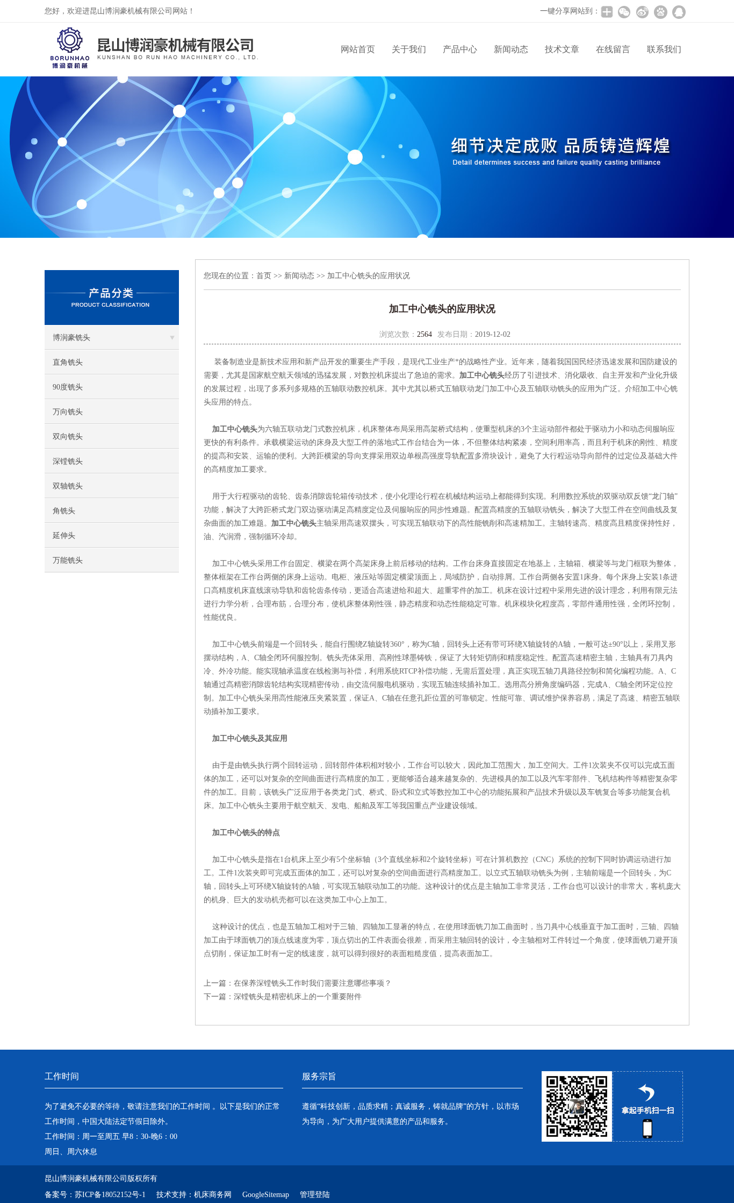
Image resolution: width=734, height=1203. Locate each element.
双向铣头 (68, 437)
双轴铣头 (68, 486)
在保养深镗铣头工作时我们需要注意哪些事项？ (313, 983)
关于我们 (409, 49)
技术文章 (562, 49)
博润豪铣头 (71, 338)
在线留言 (613, 49)
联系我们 (664, 49)
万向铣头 (68, 412)
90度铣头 (68, 387)
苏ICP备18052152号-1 (110, 1195)
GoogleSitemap (265, 1195)
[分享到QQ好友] (678, 11)
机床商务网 (213, 1195)
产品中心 (460, 49)
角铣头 (64, 511)
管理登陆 (315, 1195)
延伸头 (64, 536)
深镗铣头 (68, 461)
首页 (263, 276)
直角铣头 (68, 362)
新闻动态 (511, 49)
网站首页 (358, 49)
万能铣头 (68, 560)
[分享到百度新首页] (660, 11)
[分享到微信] (623, 11)
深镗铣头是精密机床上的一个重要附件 (298, 997)
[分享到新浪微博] (642, 11)
